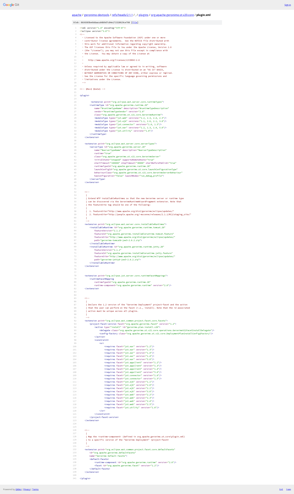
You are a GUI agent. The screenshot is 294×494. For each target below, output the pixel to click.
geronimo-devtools (96, 15)
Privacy (26, 489)
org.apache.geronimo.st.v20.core (172, 15)
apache (76, 15)
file (134, 22)
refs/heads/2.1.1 (122, 15)
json (288, 489)
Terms (35, 489)
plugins (143, 15)
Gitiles (18, 489)
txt (281, 489)
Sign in (288, 4)
